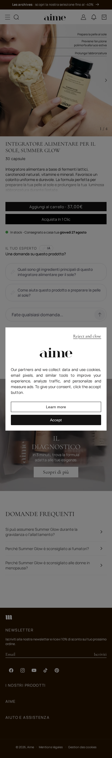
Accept (56, 420)
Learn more (56, 407)
